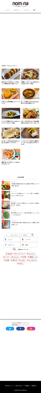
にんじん (32, 254)
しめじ (23, 260)
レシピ (7, 10)
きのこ (21, 263)
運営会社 (34, 385)
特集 (34, 10)
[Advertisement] (20, 38)
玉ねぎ (10, 254)
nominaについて (9, 385)
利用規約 (27, 385)
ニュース (26, 10)
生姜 (7, 260)
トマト (7, 257)
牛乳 (24, 257)
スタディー (16, 10)
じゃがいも (33, 260)
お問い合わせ (19, 385)
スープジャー (20, 254)
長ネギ (15, 260)
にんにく (16, 257)
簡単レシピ (33, 257)
